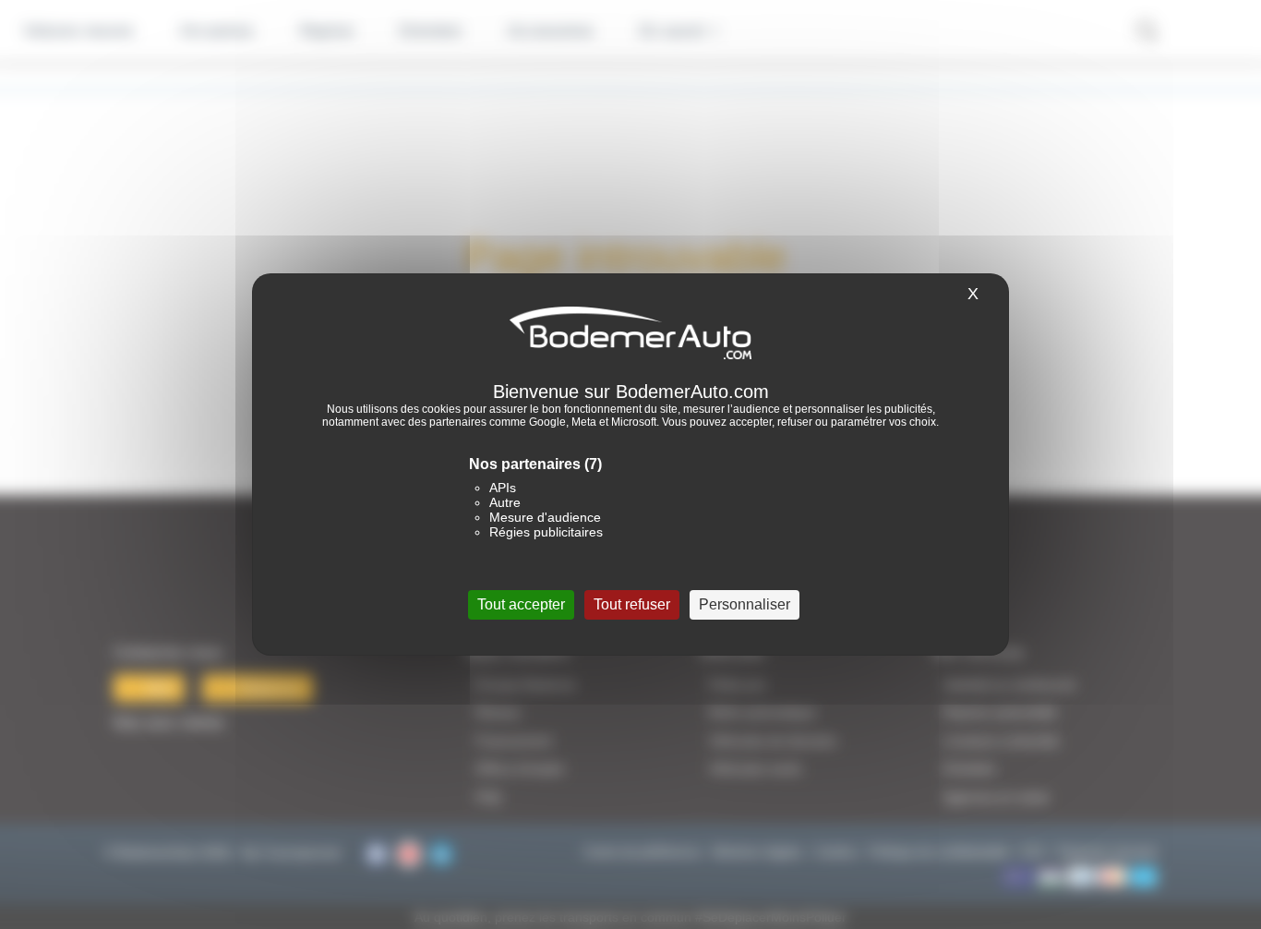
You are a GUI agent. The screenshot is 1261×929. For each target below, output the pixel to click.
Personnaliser (744, 604)
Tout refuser (632, 604)
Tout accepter (521, 604)
